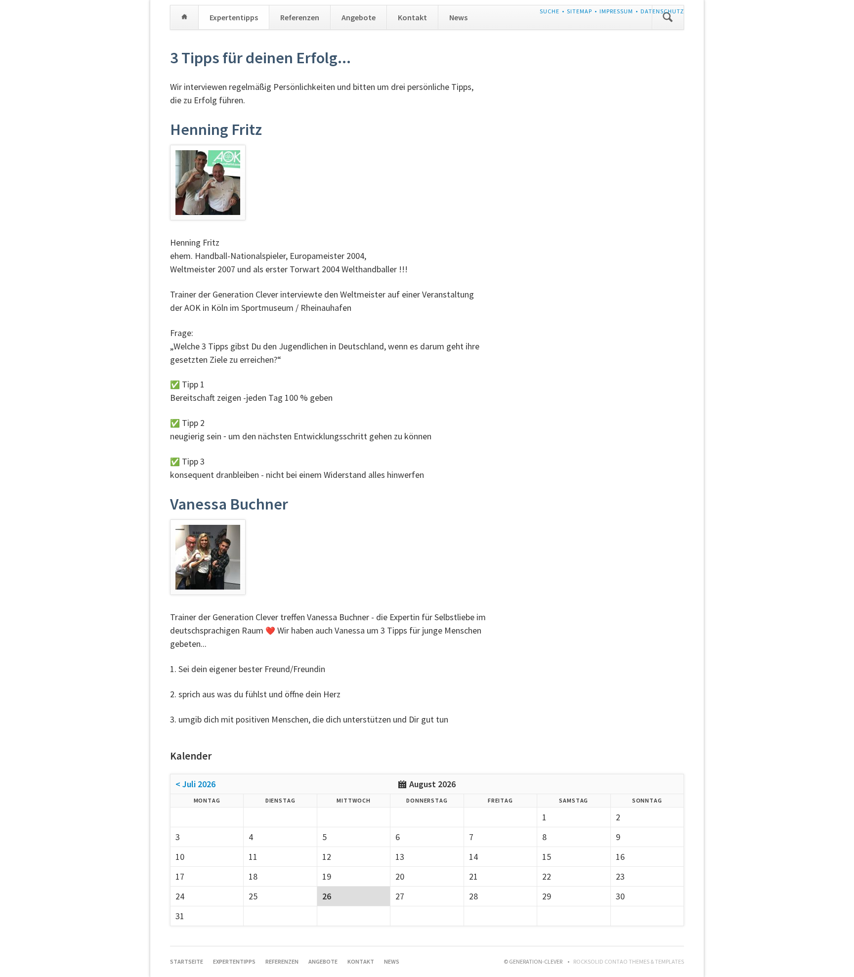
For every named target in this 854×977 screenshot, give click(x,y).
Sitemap (579, 11)
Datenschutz (662, 11)
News (458, 17)
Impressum (616, 11)
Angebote (359, 17)
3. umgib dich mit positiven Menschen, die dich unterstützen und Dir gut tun (309, 719)
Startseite (184, 17)
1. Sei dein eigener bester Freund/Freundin (247, 669)
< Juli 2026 (195, 784)
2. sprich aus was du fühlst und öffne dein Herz (255, 694)
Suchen (667, 17)
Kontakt (412, 17)
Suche (549, 11)
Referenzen (299, 17)
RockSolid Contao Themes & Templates (628, 961)
